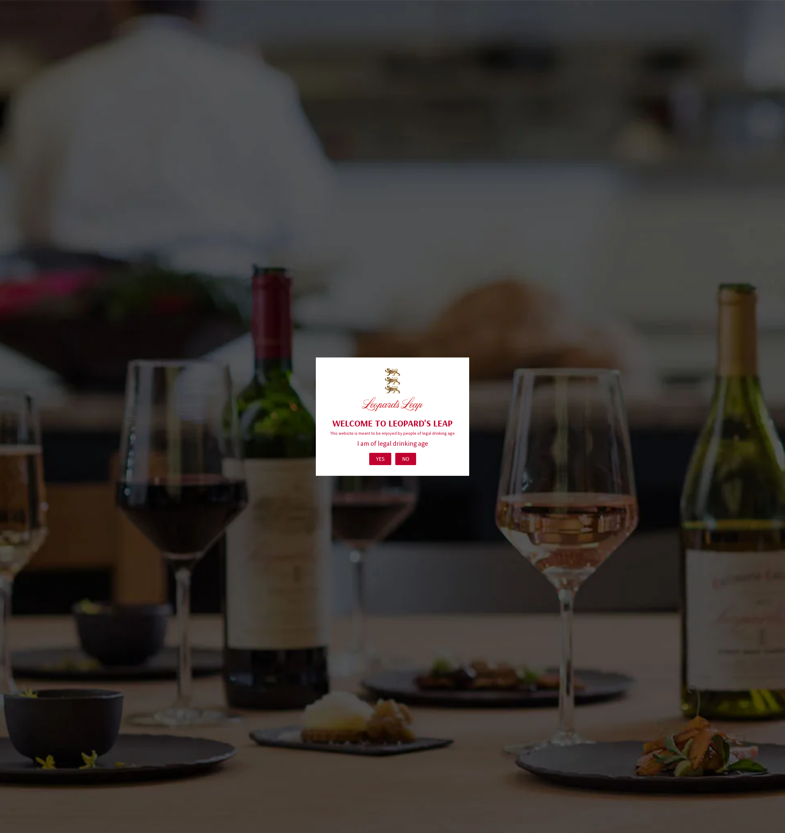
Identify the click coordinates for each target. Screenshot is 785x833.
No (405, 458)
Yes (380, 458)
